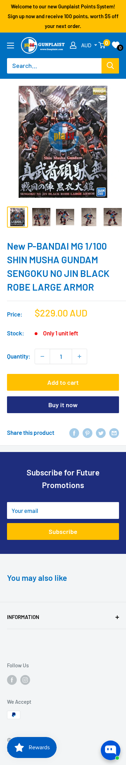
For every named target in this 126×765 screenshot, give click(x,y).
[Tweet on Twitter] (101, 432)
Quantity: (18, 356)
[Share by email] (114, 432)
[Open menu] (10, 45)
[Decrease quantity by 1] (42, 356)
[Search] (110, 66)
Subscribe (63, 531)
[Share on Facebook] (74, 432)
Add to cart (63, 382)
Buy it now (63, 405)
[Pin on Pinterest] (87, 432)
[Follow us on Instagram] (25, 679)
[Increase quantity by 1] (79, 356)
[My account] (73, 45)
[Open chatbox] (110, 750)
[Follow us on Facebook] (12, 679)
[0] (102, 45)
